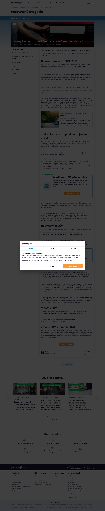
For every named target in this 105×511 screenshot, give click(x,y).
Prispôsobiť (51, 266)
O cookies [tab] (73, 248)
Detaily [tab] (52, 248)
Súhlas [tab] (31, 248)
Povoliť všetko (73, 266)
